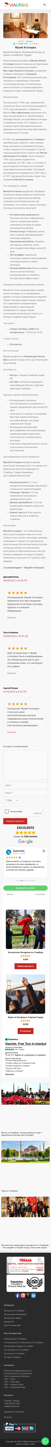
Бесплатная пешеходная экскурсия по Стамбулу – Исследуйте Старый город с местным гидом (25, 1246)
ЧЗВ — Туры (9, 1379)
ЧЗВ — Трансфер (11, 1382)
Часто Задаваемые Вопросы (17, 1376)
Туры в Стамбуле (9, 1191)
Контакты (8, 1417)
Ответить (11, 617)
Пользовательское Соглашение (18, 1373)
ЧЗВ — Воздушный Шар (14, 1387)
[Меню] (44, 5)
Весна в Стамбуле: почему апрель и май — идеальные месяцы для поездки (22, 1134)
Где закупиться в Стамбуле (16, 1350)
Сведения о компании (14, 1412)
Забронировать (25, 966)
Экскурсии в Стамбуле (14, 1310)
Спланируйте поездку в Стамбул (18, 1346)
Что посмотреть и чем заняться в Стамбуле (23, 1342)
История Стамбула (12, 1357)
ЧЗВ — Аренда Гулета (14, 1384)
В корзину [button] (25, 1031)
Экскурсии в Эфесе (12, 1318)
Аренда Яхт (9, 1321)
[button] (45, 1441)
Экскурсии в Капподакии (15, 1314)
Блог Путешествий (12, 1325)
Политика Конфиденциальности (18, 1371)
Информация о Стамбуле (15, 1339)
